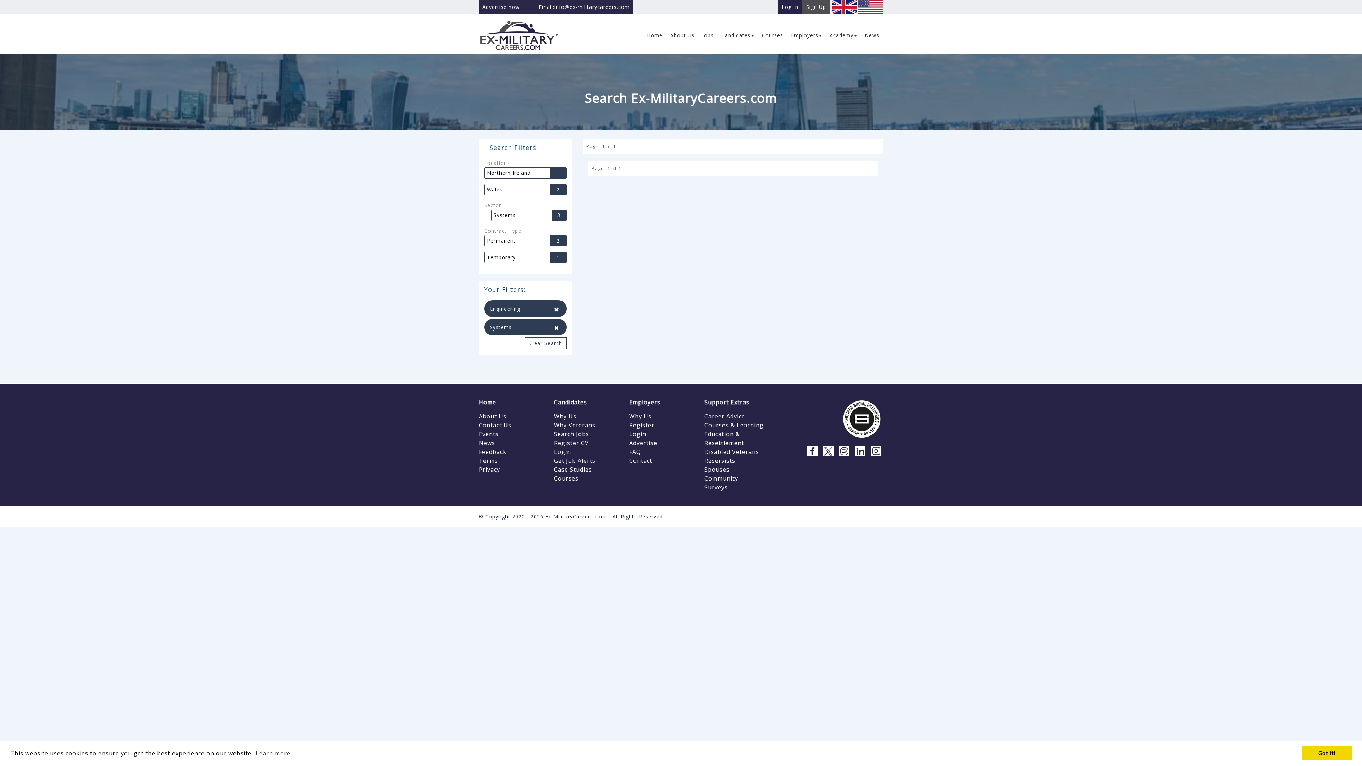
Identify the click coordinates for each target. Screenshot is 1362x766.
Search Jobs (571, 434)
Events (489, 434)
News (487, 443)
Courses (566, 478)
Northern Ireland (509, 173)
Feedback (492, 452)
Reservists (719, 461)
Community (721, 478)
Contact (640, 461)
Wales (495, 190)
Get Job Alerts (575, 461)
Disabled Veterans (731, 452)
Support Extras (726, 402)
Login (562, 452)
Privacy (489, 469)
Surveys (716, 487)
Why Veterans (575, 425)
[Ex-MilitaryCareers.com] (525, 35)
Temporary (501, 257)
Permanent (501, 241)
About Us (492, 416)
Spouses (717, 469)
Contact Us (495, 425)
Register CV (571, 443)
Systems (505, 215)
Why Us (565, 416)
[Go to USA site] (870, 6)
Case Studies (573, 469)
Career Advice (724, 416)
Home (487, 402)
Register (641, 425)
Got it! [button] (1326, 753)
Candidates (570, 402)
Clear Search (545, 343)
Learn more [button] (273, 753)
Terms (488, 461)
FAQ (635, 452)
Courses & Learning (734, 425)
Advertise (643, 443)
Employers (644, 402)
